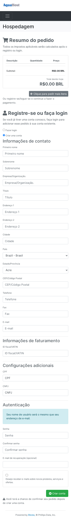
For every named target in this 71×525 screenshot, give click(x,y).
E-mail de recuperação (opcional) (20, 458)
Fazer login (11, 130)
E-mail (6, 322)
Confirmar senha (11, 443)
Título (6, 190)
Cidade (6, 234)
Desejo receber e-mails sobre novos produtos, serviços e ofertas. (34, 481)
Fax (4, 307)
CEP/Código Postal (12, 278)
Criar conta (58, 493)
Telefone (7, 292)
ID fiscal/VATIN (10, 346)
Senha (6, 428)
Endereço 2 (8, 220)
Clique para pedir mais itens (50, 93)
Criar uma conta (13, 135)
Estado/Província (11, 263)
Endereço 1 (8, 205)
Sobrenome (8, 161)
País (5, 249)
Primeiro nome (10, 147)
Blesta (31, 515)
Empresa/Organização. (14, 176)
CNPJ (6, 386)
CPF (5, 371)
